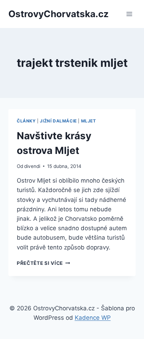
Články (26, 120)
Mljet (88, 120)
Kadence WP (93, 317)
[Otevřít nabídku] (129, 13)
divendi (32, 166)
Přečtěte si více (43, 263)
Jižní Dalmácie (58, 120)
